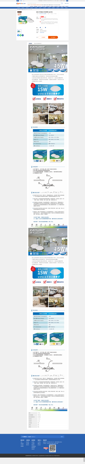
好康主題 (18, 7)
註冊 (55, 0)
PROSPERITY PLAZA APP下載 (47, 0)
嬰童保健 (49, 7)
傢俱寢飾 (62, 7)
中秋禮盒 (28, 4)
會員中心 (58, 0)
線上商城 (31, 6)
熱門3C (40, 7)
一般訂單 (41, 29)
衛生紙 (52, 4)
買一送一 (39, 6)
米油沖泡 (31, 7)
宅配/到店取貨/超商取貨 (43, 30)
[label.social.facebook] (18, 35)
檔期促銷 (52, 6)
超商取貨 (67, 6)
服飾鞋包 (66, 7)
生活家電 (36, 7)
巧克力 (55, 4)
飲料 (47, 4)
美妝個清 (44, 7)
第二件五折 (43, 6)
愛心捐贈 (40, 4)
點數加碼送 (47, 6)
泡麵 (44, 4)
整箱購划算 (56, 6)
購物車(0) (64, 0)
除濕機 (49, 4)
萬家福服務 (40, 0)
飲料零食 (27, 7)
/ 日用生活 (20, 9)
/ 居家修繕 (22, 9)
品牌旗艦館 (35, 6)
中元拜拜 (31, 4)
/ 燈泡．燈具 (25, 9)
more (62, 436)
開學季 (38, 4)
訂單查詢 (61, 0)
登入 (53, 0)
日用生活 (57, 7)
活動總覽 (60, 6)
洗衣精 (59, 4)
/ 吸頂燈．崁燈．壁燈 (29, 9)
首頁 (17, 9)
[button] (23, 35)
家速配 (63, 6)
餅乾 (42, 4)
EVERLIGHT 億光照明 (42, 13)
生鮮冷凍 (23, 7)
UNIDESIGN (35, 4)
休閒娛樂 (53, 7)
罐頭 (57, 4)
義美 (46, 4)
